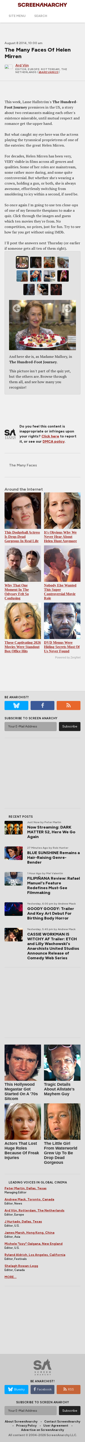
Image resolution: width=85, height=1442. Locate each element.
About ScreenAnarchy (21, 1421)
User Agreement (55, 1425)
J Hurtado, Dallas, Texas (23, 1221)
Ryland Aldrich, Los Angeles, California (35, 1255)
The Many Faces (23, 465)
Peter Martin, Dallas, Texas (25, 1188)
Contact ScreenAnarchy (62, 1421)
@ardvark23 (48, 72)
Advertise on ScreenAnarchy (42, 1430)
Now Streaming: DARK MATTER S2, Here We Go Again (51, 832)
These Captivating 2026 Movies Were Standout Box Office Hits (23, 647)
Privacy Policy (26, 1425)
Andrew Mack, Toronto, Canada (29, 1199)
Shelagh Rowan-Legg (21, 1266)
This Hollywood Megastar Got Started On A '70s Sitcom (21, 1091)
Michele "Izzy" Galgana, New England (34, 1244)
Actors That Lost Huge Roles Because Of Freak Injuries (22, 1150)
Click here (50, 436)
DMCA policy (54, 441)
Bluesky (19, 1389)
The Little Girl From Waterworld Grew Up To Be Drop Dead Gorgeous (60, 1153)
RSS (71, 1389)
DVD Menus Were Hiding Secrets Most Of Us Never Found (62, 647)
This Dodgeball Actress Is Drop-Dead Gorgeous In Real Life (22, 536)
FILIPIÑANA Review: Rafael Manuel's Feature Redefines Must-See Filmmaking (53, 885)
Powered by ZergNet (67, 657)
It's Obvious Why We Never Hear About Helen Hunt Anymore (60, 536)
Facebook (44, 1389)
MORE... (11, 1277)
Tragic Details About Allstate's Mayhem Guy (59, 1089)
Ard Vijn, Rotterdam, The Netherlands (34, 1210)
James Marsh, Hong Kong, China (29, 1233)
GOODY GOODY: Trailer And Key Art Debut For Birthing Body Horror (50, 913)
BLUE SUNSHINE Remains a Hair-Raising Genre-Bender (53, 857)
